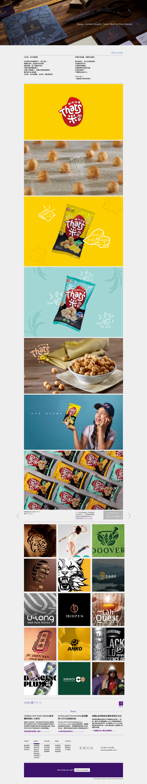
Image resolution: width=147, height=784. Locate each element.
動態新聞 (58, 751)
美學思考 (58, 749)
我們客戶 (27, 749)
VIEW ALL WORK (117, 53)
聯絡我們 (67, 745)
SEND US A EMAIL (82, 770)
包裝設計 (36, 749)
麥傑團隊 (47, 751)
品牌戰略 (36, 745)
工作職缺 (67, 749)
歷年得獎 (47, 747)
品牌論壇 (58, 747)
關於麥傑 (27, 745)
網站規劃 (36, 753)
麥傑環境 (67, 747)
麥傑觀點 (58, 745)
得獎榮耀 (47, 745)
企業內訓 (36, 757)
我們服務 (27, 747)
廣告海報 (36, 747)
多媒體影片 (37, 755)
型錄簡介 (36, 751)
